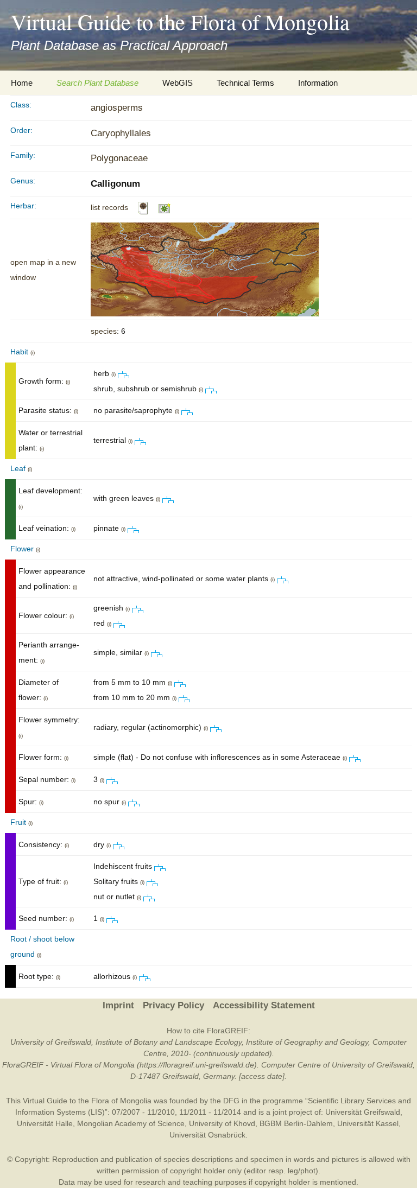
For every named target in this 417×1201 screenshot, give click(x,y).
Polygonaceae (119, 158)
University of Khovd (222, 1123)
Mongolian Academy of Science (131, 1123)
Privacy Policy (173, 1005)
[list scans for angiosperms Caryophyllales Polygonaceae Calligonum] (143, 207)
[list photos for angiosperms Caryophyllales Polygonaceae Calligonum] (164, 207)
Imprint (118, 1005)
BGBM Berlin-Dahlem (296, 1123)
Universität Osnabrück (207, 1134)
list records (109, 207)
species (104, 331)
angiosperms (117, 108)
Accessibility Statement (264, 1005)
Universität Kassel (368, 1123)
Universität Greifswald (362, 1112)
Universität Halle (45, 1123)
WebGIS (177, 82)
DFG (231, 1100)
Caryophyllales (121, 133)
